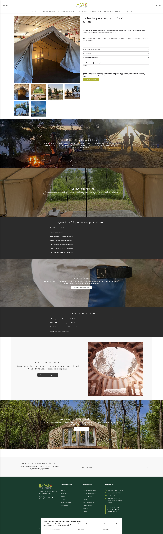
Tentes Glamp (64, 493)
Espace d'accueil (87, 505)
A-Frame (63, 496)
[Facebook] (40, 497)
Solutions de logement (89, 502)
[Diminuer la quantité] (85, 69)
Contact (85, 511)
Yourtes (63, 490)
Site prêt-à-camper (88, 496)
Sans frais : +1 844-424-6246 (115, 490)
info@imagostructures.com (115, 496)
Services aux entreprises (47, 375)
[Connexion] (156, 5)
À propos (85, 508)
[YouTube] (48, 497)
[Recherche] (152, 5)
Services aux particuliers (89, 493)
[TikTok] (52, 497)
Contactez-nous (81, 428)
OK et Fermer (80, 529)
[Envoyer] (147, 467)
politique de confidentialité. (62, 525)
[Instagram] (44, 497)
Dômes (63, 499)
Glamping (85, 499)
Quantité (85, 65)
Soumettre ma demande (81, 287)
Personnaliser (106, 529)
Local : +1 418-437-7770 (114, 493)
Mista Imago (64, 505)
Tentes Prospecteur (66, 502)
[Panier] (160, 5)
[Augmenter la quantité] (91, 69)
